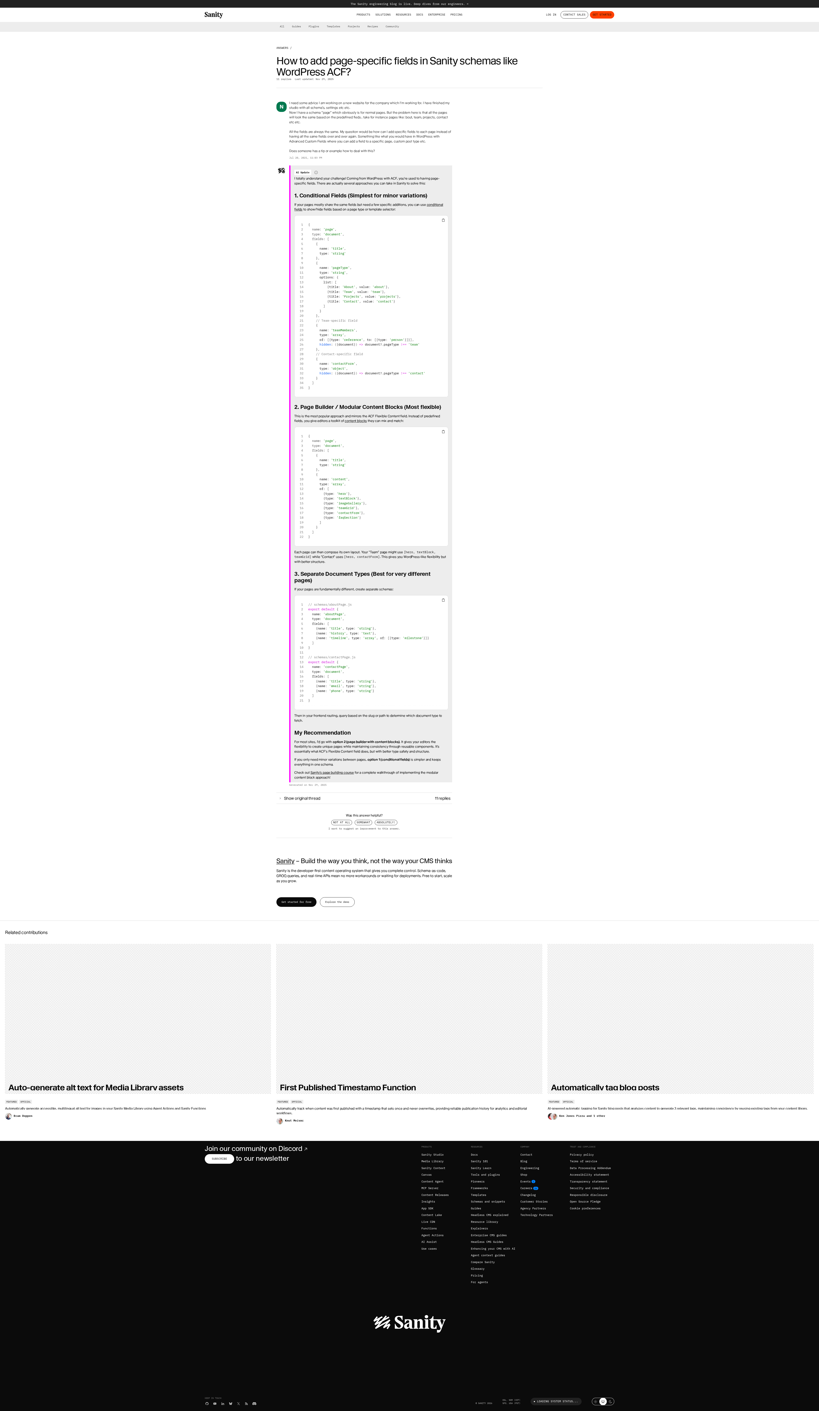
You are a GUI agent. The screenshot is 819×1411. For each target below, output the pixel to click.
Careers (526, 1188)
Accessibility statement (589, 1175)
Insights (428, 1201)
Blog (523, 1161)
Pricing (456, 14)
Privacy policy (582, 1154)
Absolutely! (386, 822)
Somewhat (363, 822)
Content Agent (432, 1181)
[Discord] (254, 1403)
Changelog (528, 1195)
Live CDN (428, 1222)
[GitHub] (207, 1403)
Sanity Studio (432, 1154)
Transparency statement (588, 1181)
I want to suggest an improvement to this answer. (364, 828)
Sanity (285, 861)
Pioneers (478, 1181)
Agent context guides (488, 1255)
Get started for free (296, 901)
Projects (354, 26)
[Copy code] (443, 220)
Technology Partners (536, 1215)
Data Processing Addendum (590, 1168)
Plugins (314, 26)
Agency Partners (533, 1208)
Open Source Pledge (585, 1201)
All (282, 26)
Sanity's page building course (332, 772)
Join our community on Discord (253, 1148)
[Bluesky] (230, 1403)
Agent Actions (432, 1235)
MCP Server (430, 1188)
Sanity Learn (481, 1168)
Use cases (429, 1248)
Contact (526, 1154)
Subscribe (219, 1159)
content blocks (356, 421)
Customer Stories (534, 1201)
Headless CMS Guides (487, 1242)
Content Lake (431, 1215)
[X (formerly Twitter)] (238, 1403)
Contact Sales (574, 14)
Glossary (478, 1269)
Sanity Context (433, 1168)
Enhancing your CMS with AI (493, 1248)
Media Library (432, 1161)
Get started (602, 14)
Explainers (479, 1228)
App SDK (427, 1208)
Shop (523, 1175)
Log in (551, 14)
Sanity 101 (479, 1161)
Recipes (372, 26)
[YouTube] (215, 1403)
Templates (333, 26)
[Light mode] (595, 1401)
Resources (403, 14)
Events (525, 1181)
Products (363, 14)
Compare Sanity (483, 1262)
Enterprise (436, 14)
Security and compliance (589, 1188)
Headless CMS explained (489, 1215)
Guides (296, 26)
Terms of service (583, 1161)
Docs (419, 14)
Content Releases (435, 1195)
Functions (429, 1228)
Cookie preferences (585, 1208)
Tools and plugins (485, 1175)
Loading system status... (557, 1401)
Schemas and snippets (488, 1201)
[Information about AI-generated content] (316, 172)
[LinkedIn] (223, 1403)
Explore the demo (337, 901)
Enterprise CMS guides (489, 1235)
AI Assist (429, 1242)
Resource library (484, 1222)
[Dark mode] (610, 1401)
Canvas (426, 1175)
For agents (479, 1282)
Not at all (341, 822)
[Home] (214, 15)
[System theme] (603, 1401)
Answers (282, 48)
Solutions (383, 14)
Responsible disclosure (588, 1195)
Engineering (529, 1168)
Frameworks (479, 1188)
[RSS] (246, 1403)
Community (392, 26)
